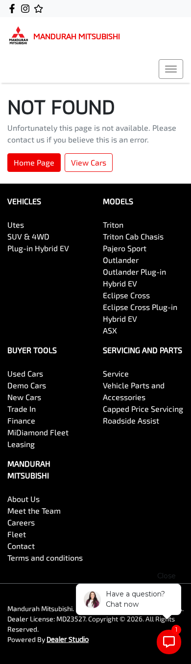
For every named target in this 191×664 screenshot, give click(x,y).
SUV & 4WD (28, 236)
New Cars (24, 397)
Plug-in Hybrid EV (38, 248)
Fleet (16, 534)
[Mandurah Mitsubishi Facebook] (14, 8)
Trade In (21, 408)
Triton (113, 224)
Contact (21, 545)
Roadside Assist (131, 420)
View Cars (88, 162)
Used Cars (25, 373)
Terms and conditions (45, 557)
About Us (23, 498)
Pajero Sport (124, 248)
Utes (15, 224)
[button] (171, 69)
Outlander (121, 259)
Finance (21, 420)
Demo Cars (26, 385)
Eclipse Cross (126, 295)
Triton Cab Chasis (133, 236)
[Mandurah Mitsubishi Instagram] (27, 8)
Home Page (34, 162)
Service (116, 373)
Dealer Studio (68, 639)
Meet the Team (34, 510)
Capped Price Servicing (143, 408)
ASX (110, 330)
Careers (21, 522)
